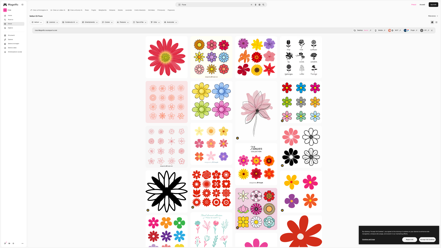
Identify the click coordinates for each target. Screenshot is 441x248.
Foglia (93, 10)
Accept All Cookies (427, 240)
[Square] (436, 22)
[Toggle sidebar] (22, 4)
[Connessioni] (5, 243)
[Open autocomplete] (178, 5)
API (425, 30)
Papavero (171, 10)
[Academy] (9, 243)
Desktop (362, 30)
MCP (396, 30)
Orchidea (151, 10)
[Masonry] (432, 22)
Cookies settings (368, 239)
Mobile (380, 30)
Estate (120, 10)
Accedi (422, 5)
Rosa (87, 10)
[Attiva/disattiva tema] (13, 243)
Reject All (409, 240)
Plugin (413, 30)
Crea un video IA (59, 10)
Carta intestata (139, 10)
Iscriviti (433, 5)
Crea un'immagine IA (40, 10)
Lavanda (128, 10)
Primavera (161, 10)
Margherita (102, 10)
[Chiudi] (432, 30)
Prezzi (413, 5)
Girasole (112, 10)
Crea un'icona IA (76, 10)
